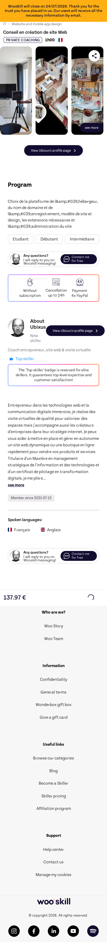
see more (16, 485)
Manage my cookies (53, 874)
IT (4, 24)
